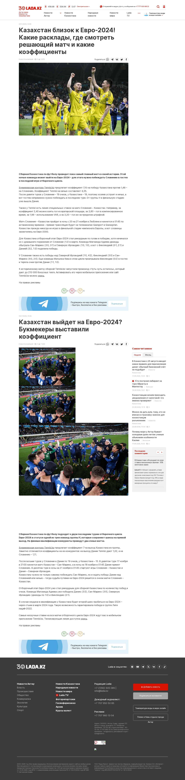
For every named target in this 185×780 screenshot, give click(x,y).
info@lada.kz (108, 731)
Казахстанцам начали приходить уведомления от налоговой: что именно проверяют (148, 399)
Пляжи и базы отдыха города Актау (150, 718)
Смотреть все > (83, 6)
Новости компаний (26, 59)
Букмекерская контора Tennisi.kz (36, 187)
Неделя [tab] (137, 355)
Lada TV (63, 695)
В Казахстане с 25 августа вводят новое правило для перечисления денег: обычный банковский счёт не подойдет (149, 367)
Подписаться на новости (150, 696)
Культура (22, 706)
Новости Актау (48, 14)
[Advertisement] (73, 155)
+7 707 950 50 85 (104, 703)
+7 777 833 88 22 (142, 6)
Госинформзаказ (66, 703)
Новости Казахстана (68, 684)
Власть (21, 687)
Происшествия (25, 691)
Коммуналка (24, 699)
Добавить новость (151, 687)
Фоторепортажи (65, 699)
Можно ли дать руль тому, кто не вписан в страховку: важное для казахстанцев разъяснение (148, 417)
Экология (22, 702)
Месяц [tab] (148, 355)
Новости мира (64, 691)
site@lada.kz (101, 691)
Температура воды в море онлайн (150, 708)
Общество (23, 695)
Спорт (20, 710)
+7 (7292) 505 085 (104, 688)
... (139, 12)
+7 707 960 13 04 (104, 715)
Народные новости (67, 687)
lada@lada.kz (99, 733)
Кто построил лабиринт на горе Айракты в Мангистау (147, 384)
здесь (41, 275)
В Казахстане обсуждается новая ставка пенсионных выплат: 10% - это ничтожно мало (151, 462)
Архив (59, 706)
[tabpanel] (149, 402)
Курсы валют (63, 710)
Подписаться (117, 304)
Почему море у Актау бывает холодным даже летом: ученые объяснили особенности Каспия (148, 436)
